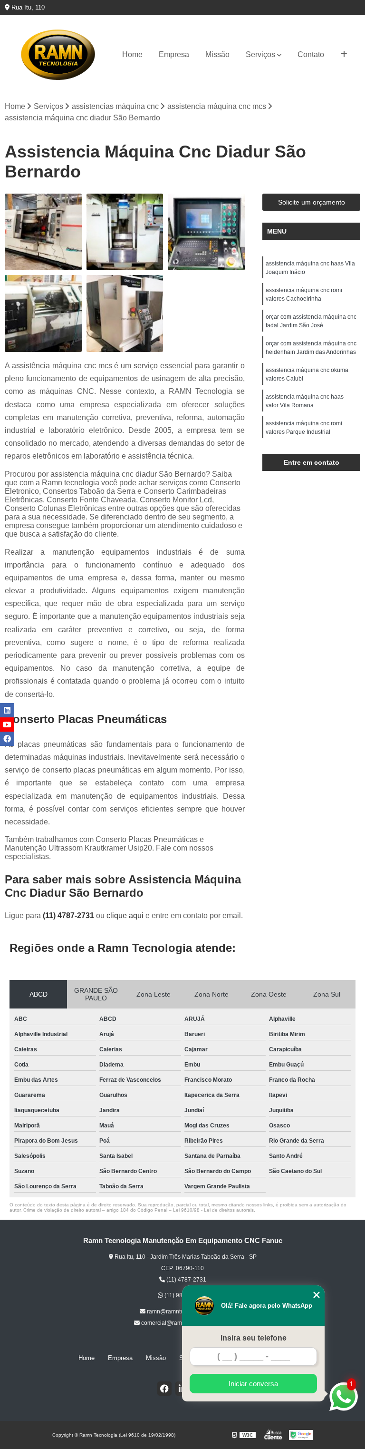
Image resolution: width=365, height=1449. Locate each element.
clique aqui (125, 915)
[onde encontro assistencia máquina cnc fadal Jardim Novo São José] (124, 232)
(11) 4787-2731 (69, 915)
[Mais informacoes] (344, 54)
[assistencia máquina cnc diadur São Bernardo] (43, 232)
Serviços (260, 54)
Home (132, 54)
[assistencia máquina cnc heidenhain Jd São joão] (206, 232)
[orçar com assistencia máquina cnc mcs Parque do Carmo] (43, 313)
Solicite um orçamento (311, 202)
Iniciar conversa (253, 1384)
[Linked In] (7, 710)
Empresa (174, 54)
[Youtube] (7, 724)
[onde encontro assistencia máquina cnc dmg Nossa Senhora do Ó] (124, 313)
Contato (311, 54)
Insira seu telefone (254, 1338)
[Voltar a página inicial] (58, 54)
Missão (217, 54)
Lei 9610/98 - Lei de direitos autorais (213, 1210)
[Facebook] (164, 1388)
